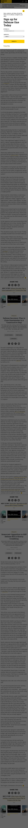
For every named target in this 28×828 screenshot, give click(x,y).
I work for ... (7, 34)
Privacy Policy (7, 46)
